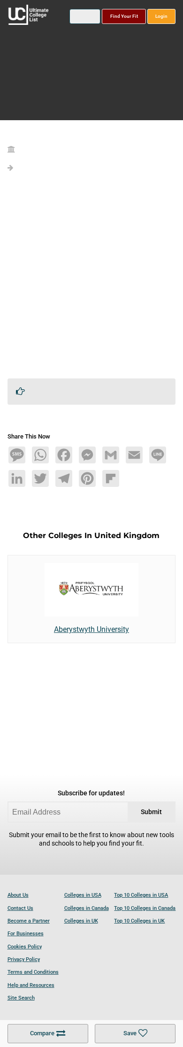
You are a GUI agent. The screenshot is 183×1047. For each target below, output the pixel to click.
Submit (151, 812)
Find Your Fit (124, 16)
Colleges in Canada (86, 908)
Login (161, 16)
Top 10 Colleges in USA (141, 895)
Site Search (21, 998)
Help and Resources (31, 985)
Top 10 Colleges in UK (139, 921)
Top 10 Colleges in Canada (144, 908)
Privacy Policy (24, 959)
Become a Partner (29, 921)
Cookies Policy (25, 947)
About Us (18, 895)
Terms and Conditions (33, 972)
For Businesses (26, 934)
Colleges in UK (81, 921)
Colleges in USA (82, 895)
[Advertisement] (91, 279)
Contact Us (20, 908)
